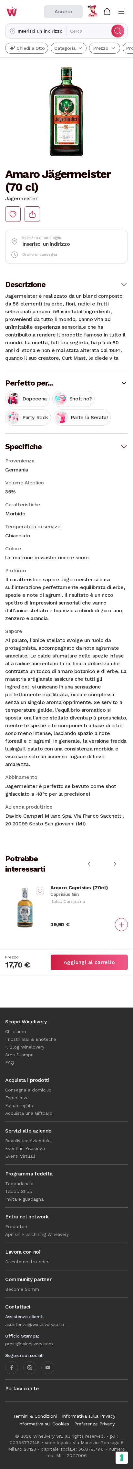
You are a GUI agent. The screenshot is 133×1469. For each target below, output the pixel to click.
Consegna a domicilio (28, 1089)
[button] (35, 31)
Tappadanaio (19, 1183)
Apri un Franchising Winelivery (37, 1234)
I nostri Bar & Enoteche (30, 1039)
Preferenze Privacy (94, 1423)
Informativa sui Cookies (43, 1423)
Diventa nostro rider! (27, 1261)
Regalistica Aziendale (28, 1140)
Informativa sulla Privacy (88, 1416)
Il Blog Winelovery (24, 1047)
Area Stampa (19, 1054)
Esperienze (17, 1097)
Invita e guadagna (24, 1199)
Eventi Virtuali (20, 1156)
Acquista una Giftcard (28, 1113)
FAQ (9, 1062)
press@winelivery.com (29, 1343)
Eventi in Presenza (25, 1148)
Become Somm (22, 1289)
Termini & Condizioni (35, 1416)
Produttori (16, 1226)
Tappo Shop (18, 1191)
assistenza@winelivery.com (34, 1324)
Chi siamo (15, 1031)
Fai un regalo (19, 1105)
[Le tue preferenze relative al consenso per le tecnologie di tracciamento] (122, 1458)
